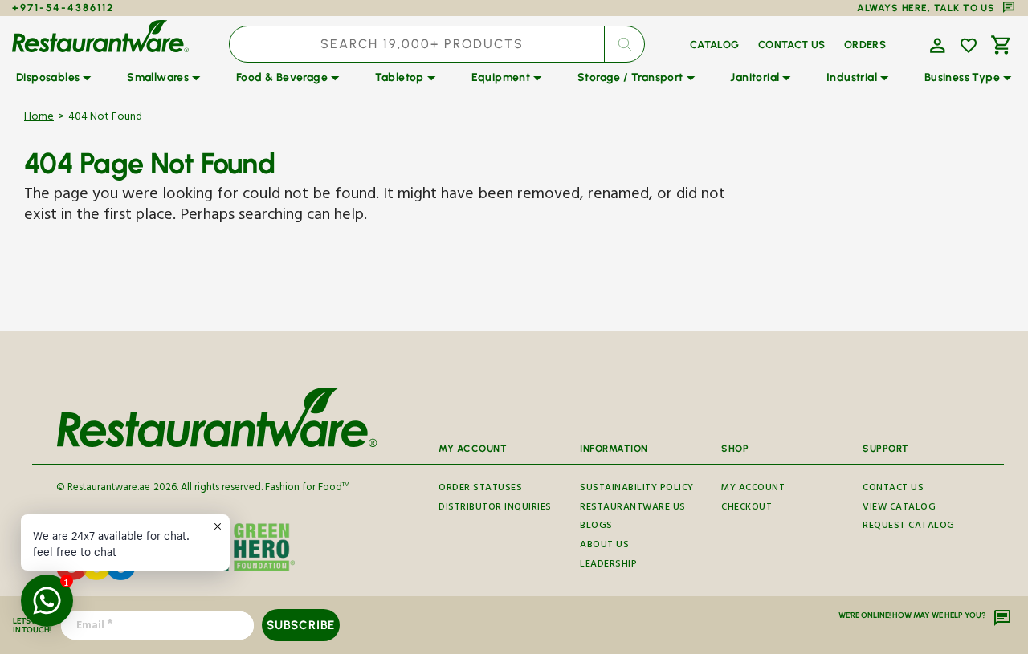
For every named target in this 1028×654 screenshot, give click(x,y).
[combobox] (437, 44)
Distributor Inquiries (495, 508)
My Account (753, 490)
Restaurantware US (633, 508)
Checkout (746, 508)
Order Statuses (480, 490)
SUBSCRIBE (301, 625)
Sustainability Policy (637, 490)
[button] (935, 44)
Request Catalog (909, 526)
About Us (604, 546)
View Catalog (899, 508)
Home (39, 118)
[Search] (624, 44)
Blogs (596, 526)
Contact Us (893, 490)
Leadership (608, 565)
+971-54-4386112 (63, 8)
